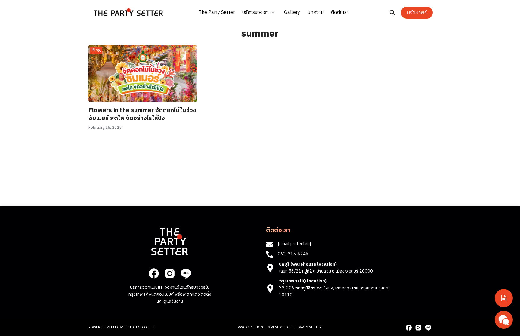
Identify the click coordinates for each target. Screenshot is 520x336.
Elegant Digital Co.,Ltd (133, 327)
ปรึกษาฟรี (417, 13)
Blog (96, 50)
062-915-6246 (293, 254)
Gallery (292, 12)
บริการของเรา (255, 12)
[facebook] (154, 273)
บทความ (315, 12)
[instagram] (170, 273)
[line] (186, 273)
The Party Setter (217, 12)
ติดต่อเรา (340, 12)
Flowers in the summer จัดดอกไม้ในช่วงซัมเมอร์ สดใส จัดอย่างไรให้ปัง (142, 114)
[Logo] (128, 12)
